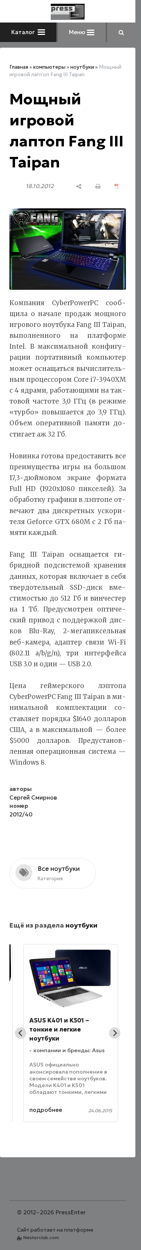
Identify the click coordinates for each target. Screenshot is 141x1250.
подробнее (45, 1109)
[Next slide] (114, 1033)
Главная (18, 67)
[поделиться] (79, 186)
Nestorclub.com (41, 1237)
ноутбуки (82, 67)
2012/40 (20, 814)
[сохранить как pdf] (117, 186)
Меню (78, 32)
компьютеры (49, 67)
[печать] (98, 186)
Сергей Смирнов (33, 797)
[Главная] (68, 12)
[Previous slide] (20, 1033)
